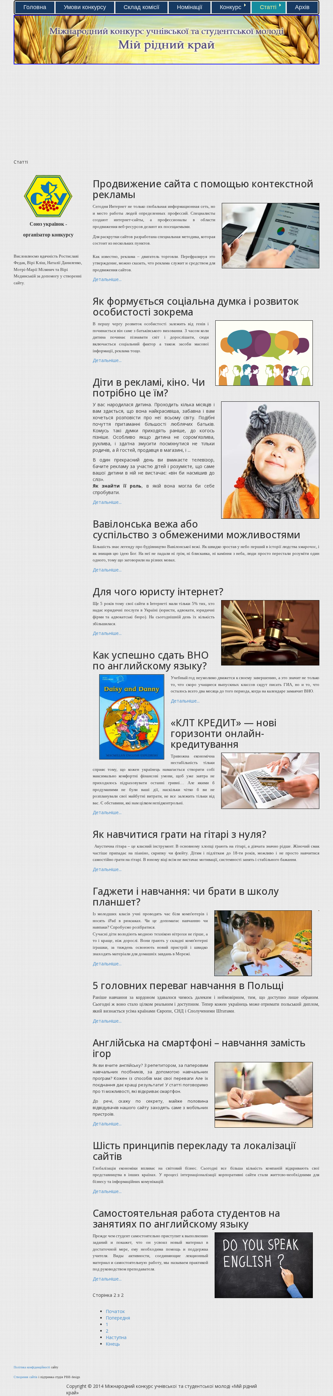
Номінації (189, 7)
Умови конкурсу (85, 7)
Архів (302, 7)
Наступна (116, 1337)
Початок (115, 1311)
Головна (34, 7)
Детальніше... (107, 279)
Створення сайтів (25, 1377)
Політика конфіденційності (32, 1367)
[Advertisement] (88, 113)
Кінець (113, 1344)
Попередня (118, 1318)
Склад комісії (141, 7)
